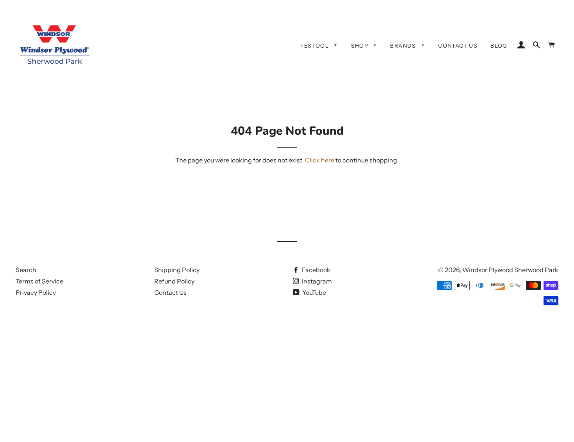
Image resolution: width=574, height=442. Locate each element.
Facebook (315, 270)
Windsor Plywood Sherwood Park (510, 270)
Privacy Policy (36, 292)
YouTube (313, 292)
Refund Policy (174, 281)
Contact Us (458, 45)
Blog (499, 45)
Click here (319, 160)
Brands (404, 45)
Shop (360, 45)
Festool (315, 45)
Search (26, 270)
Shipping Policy (177, 270)
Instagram (316, 281)
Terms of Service (39, 281)
